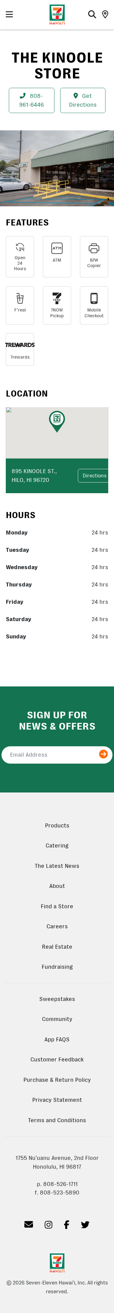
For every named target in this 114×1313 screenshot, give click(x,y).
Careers (57, 926)
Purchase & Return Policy (57, 1080)
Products (57, 825)
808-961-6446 (31, 100)
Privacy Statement (57, 1100)
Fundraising (57, 967)
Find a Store (57, 906)
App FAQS (57, 1039)
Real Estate (57, 947)
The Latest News (57, 866)
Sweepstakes (57, 999)
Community (57, 1019)
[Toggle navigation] (9, 14)
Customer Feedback (57, 1059)
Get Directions (83, 100)
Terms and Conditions (57, 1120)
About (57, 886)
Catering (57, 845)
